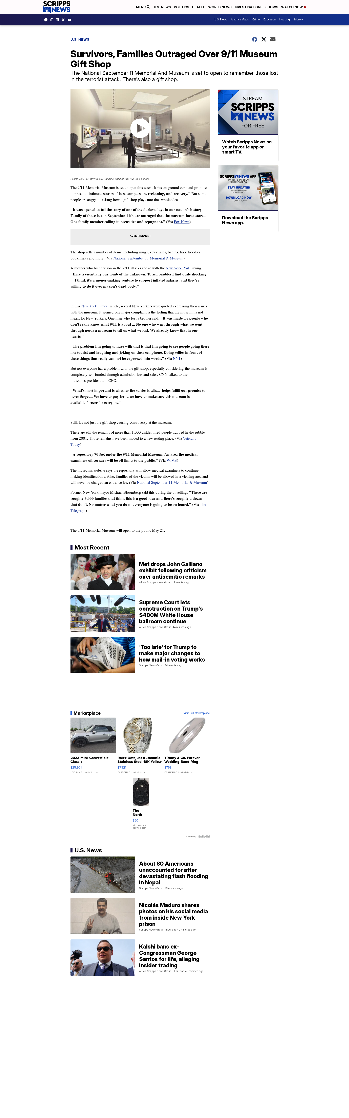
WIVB (172, 460)
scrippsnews (46, 19)
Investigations (248, 7)
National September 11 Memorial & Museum (148, 257)
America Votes (240, 19)
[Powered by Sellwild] (204, 836)
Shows (271, 7)
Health (198, 7)
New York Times (95, 305)
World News (220, 7)
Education (269, 19)
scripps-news (58, 19)
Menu (141, 7)
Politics (181, 7)
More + (298, 19)
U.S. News (162, 7)
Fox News (181, 221)
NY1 (177, 358)
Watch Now (292, 7)
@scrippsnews (70, 19)
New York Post (177, 267)
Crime (256, 19)
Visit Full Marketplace (196, 713)
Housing (284, 19)
